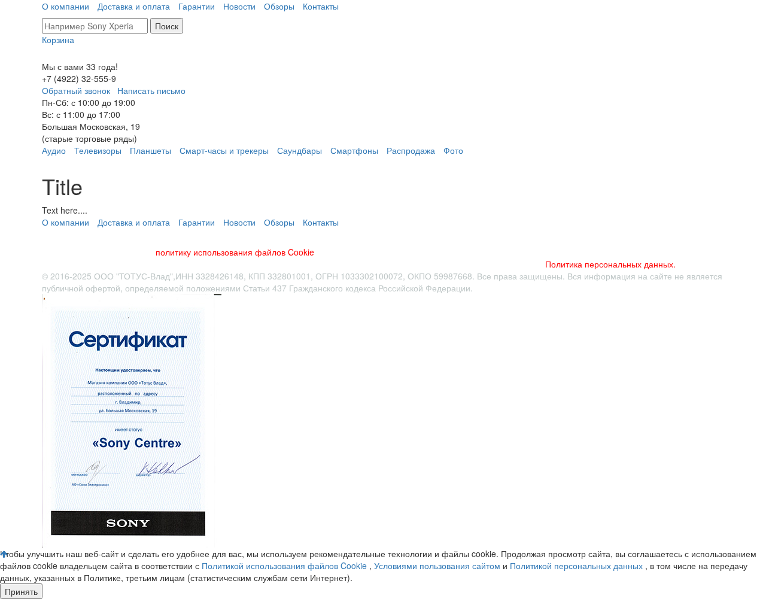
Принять (21, 591)
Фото (453, 150)
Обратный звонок (76, 90)
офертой (103, 288)
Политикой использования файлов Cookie (285, 565)
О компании (65, 6)
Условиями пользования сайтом (438, 565)
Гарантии (196, 6)
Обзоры (279, 6)
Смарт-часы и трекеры (224, 150)
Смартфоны (354, 150)
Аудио (54, 150)
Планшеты (150, 150)
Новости (239, 6)
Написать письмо (151, 90)
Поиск (166, 26)
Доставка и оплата (134, 6)
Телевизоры (97, 150)
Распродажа (411, 150)
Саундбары (299, 150)
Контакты (321, 6)
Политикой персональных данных (577, 565)
